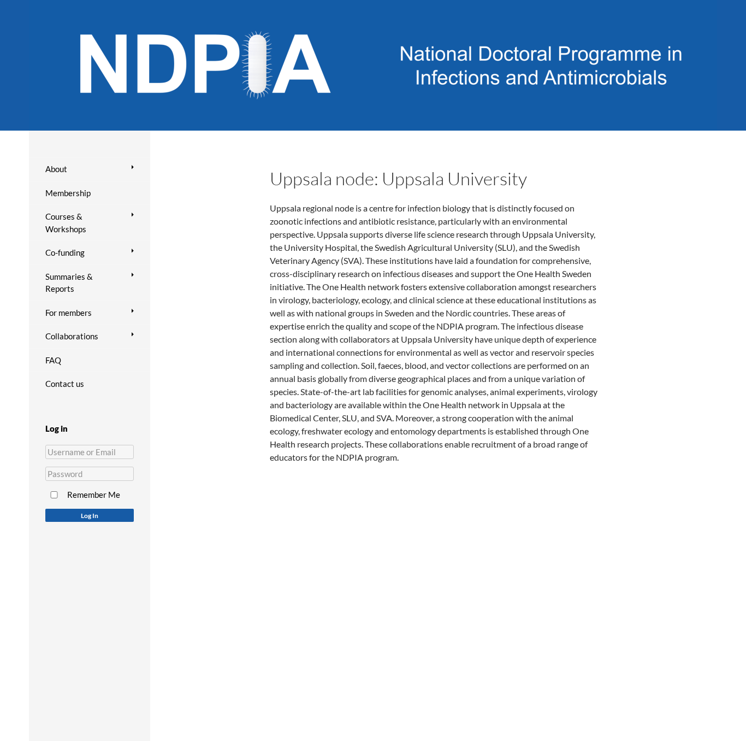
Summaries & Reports (69, 283)
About (56, 169)
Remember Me (93, 494)
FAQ (53, 360)
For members (68, 312)
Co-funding (65, 252)
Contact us (64, 384)
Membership (68, 193)
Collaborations (71, 336)
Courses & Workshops (65, 222)
